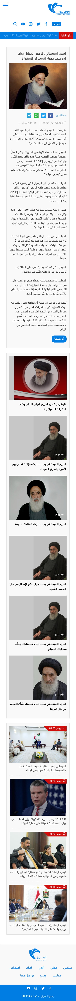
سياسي (67, 968)
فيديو (43, 976)
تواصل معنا (27, 976)
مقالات (57, 976)
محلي (54, 968)
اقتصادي (15, 968)
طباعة (57, 339)
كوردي (56, 24)
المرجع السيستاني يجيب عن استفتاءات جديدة (41, 524)
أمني (41, 968)
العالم (29, 968)
